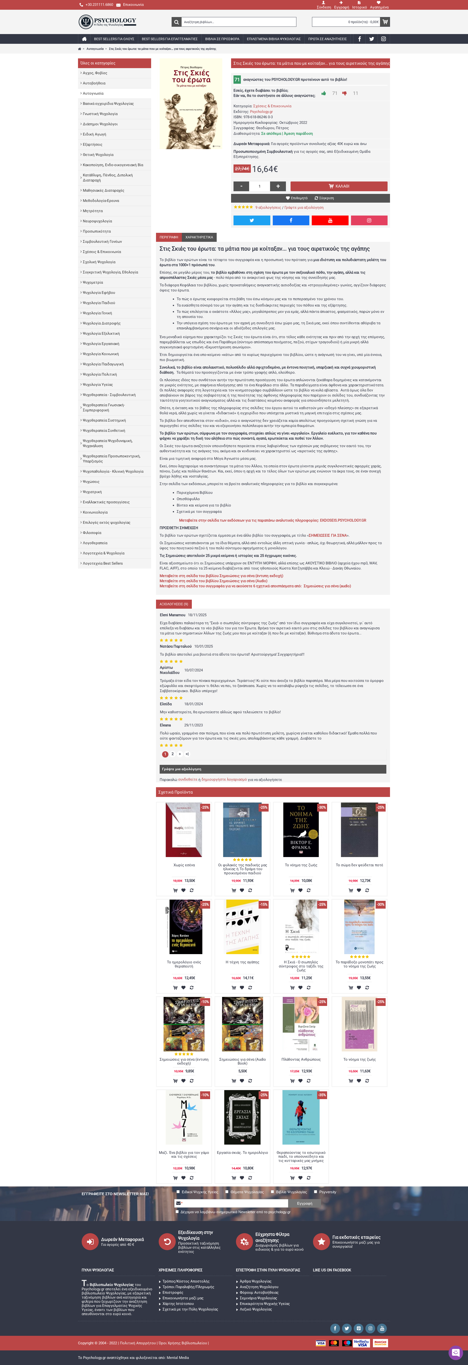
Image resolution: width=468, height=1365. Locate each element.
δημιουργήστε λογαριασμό (224, 779)
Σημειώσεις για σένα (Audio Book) (242, 1061)
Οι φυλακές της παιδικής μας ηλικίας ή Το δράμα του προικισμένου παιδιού (242, 869)
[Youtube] (330, 220)
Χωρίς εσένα (184, 865)
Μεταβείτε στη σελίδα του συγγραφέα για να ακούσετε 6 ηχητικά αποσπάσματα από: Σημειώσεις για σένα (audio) (255, 586)
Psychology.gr (261, 111)
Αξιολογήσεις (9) (174, 604)
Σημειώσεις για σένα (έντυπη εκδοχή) (184, 1061)
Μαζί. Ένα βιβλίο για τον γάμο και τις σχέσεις (184, 1154)
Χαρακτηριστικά (199, 237)
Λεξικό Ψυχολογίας (256, 1309)
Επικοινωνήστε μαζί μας (183, 1298)
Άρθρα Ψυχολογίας (256, 1281)
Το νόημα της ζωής (301, 865)
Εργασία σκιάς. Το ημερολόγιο (242, 1152)
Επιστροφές (173, 1292)
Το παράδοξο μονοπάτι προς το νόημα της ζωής (359, 964)
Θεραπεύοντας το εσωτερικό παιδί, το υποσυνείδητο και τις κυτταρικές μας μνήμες (301, 1156)
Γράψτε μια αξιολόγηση (304, 207)
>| (187, 754)
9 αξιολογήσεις (268, 207)
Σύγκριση (326, 198)
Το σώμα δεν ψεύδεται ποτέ (359, 865)
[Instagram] (369, 220)
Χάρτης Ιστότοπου (178, 1304)
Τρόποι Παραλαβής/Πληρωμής (188, 1287)
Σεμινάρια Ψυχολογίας (258, 1298)
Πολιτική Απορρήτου (138, 1343)
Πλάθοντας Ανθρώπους (301, 1059)
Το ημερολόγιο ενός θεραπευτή (184, 964)
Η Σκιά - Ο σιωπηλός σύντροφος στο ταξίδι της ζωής (301, 966)
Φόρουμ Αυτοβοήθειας (259, 1292)
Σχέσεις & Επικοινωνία (272, 106)
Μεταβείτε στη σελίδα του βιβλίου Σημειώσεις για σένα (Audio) (213, 581)
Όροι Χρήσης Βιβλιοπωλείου (183, 1343)
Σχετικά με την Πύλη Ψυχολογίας (190, 1309)
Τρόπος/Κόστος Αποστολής (186, 1281)
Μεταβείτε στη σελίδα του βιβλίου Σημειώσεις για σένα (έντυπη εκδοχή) (221, 576)
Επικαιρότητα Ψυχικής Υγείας (265, 1304)
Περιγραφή (169, 237)
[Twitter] (252, 220)
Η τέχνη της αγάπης (242, 962)
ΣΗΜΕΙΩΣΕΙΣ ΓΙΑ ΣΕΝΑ (328, 535)
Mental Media (178, 1358)
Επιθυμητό (299, 198)
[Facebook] (291, 220)
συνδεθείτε (187, 779)
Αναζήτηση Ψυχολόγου (259, 1287)
